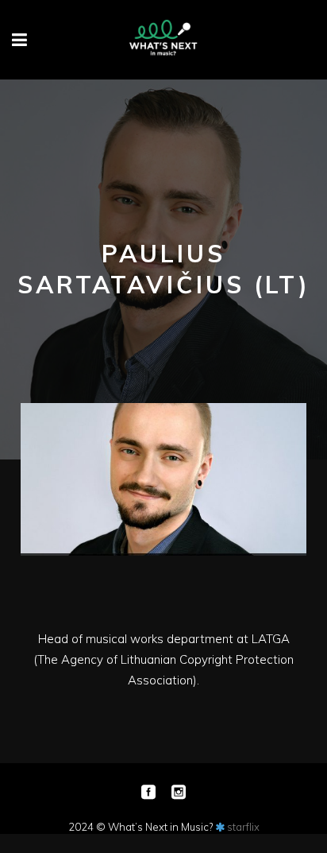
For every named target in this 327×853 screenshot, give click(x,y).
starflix (243, 826)
